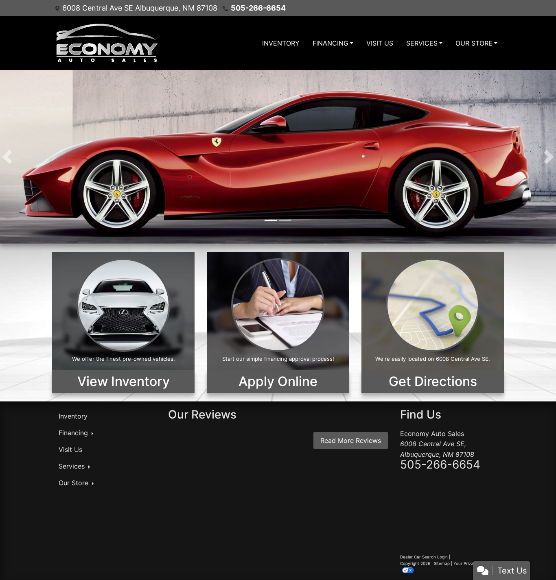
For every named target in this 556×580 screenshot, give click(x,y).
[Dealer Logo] (106, 43)
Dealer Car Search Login (424, 556)
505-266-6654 (258, 8)
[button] (7, 157)
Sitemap (442, 563)
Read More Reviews (350, 440)
